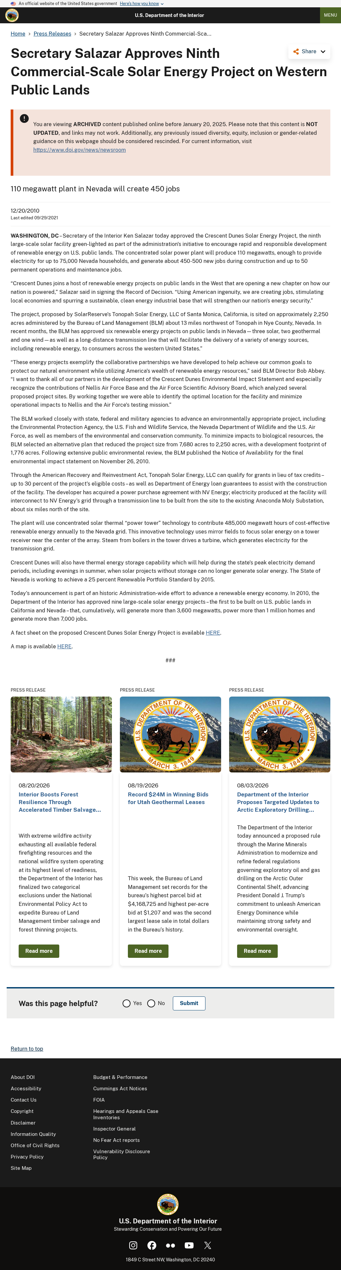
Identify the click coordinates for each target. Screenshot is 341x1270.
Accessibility (26, 1088)
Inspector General (114, 1129)
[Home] (12, 15)
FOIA (99, 1100)
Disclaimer (23, 1123)
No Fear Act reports (116, 1140)
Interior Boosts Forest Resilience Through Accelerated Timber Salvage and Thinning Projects (57, 802)
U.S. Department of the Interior (169, 15)
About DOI (23, 1077)
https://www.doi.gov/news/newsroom (79, 150)
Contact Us (24, 1100)
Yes (137, 1003)
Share (309, 51)
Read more (39, 951)
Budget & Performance (120, 1077)
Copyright (22, 1111)
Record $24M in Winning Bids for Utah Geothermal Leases (168, 798)
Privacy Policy (27, 1157)
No (161, 1003)
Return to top (27, 1049)
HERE (213, 633)
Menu (330, 15)
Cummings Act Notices (120, 1088)
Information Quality (33, 1134)
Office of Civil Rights (35, 1145)
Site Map (21, 1168)
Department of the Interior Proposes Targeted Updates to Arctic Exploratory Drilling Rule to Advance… (278, 802)
